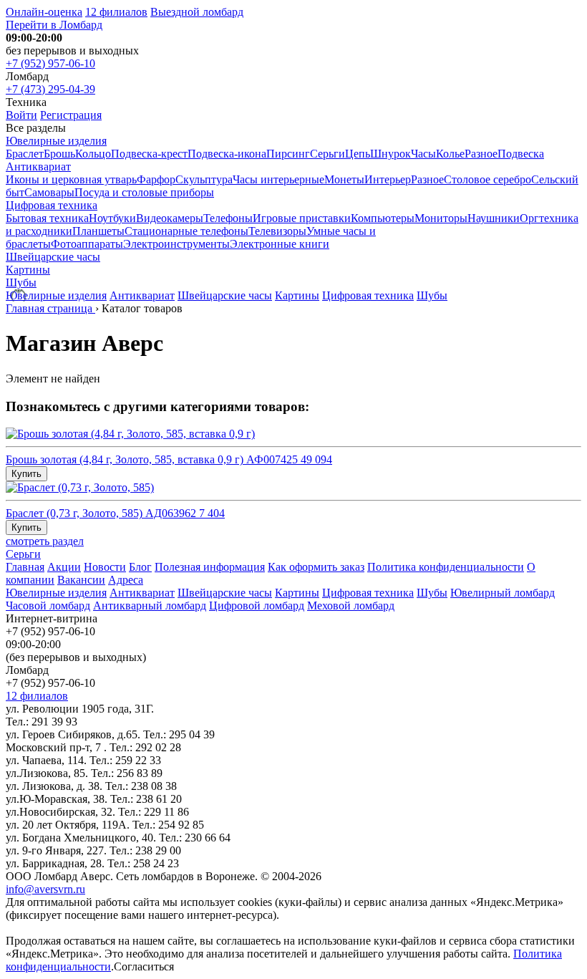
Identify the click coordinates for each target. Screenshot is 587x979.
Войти (21, 115)
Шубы (21, 282)
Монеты (344, 179)
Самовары (49, 192)
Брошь (59, 154)
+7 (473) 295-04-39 (50, 89)
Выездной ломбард (196, 12)
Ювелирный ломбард (502, 593)
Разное (481, 154)
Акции (64, 567)
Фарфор (156, 179)
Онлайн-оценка (44, 12)
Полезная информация (210, 567)
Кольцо (93, 154)
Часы (423, 154)
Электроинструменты (176, 244)
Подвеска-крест (149, 154)
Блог (140, 567)
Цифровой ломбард (256, 605)
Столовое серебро (487, 179)
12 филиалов (116, 12)
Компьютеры (382, 218)
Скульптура (204, 179)
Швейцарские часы (53, 257)
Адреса (125, 580)
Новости (105, 567)
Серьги (327, 154)
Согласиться (144, 966)
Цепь (357, 154)
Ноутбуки (112, 218)
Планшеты (98, 231)
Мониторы (440, 218)
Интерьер (387, 179)
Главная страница (50, 308)
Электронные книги (279, 244)
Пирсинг (288, 154)
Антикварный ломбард (149, 605)
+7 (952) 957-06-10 (50, 63)
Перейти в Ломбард (54, 25)
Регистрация (71, 115)
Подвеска (521, 154)
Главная (25, 567)
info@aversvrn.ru (45, 889)
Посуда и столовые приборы (144, 192)
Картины (28, 270)
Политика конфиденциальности (445, 567)
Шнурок (390, 154)
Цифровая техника (51, 205)
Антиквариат (38, 166)
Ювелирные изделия (56, 141)
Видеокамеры (169, 218)
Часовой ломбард (48, 605)
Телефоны (228, 218)
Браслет (25, 154)
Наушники (493, 218)
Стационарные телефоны (186, 231)
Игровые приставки (302, 218)
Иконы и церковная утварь (71, 179)
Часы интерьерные (278, 179)
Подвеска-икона (227, 154)
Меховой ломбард (350, 605)
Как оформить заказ (316, 567)
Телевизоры (277, 231)
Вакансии (81, 580)
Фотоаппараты (87, 244)
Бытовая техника (47, 218)
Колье (450, 154)
